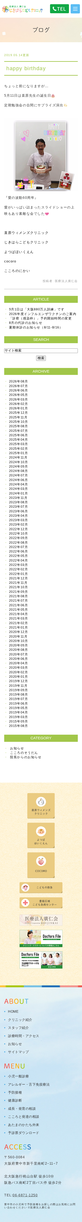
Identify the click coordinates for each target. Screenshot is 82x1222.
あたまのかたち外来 (23, 1125)
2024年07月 (18, 475)
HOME (13, 1011)
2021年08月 (18, 596)
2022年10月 (18, 533)
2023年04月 (18, 515)
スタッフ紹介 (18, 1028)
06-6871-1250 (25, 1195)
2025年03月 (18, 444)
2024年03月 (18, 488)
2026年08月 (18, 381)
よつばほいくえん (19, 252)
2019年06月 (18, 703)
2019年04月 (18, 712)
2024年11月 (18, 457)
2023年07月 (18, 506)
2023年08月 (18, 502)
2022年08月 (18, 542)
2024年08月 (18, 471)
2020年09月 (18, 645)
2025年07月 (18, 430)
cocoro (10, 261)
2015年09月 (18, 721)
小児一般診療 (18, 1076)
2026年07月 (18, 386)
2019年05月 (18, 708)
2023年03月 (18, 520)
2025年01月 (18, 453)
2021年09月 (18, 591)
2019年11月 (18, 685)
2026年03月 (18, 399)
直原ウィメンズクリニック (26, 233)
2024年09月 (18, 466)
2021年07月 (18, 600)
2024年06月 (18, 480)
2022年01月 (18, 574)
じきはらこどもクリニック (26, 242)
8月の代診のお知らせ (25, 322)
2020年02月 (18, 672)
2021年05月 (18, 609)
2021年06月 (18, 605)
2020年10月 (18, 641)
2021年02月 (18, 623)
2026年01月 (18, 408)
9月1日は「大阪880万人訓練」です (37, 309)
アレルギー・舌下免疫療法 (29, 1084)
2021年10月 (18, 587)
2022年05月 (18, 556)
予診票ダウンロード (23, 1133)
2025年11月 (18, 417)
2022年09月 (18, 538)
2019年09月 (18, 690)
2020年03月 (18, 667)
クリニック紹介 (20, 1020)
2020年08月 (18, 649)
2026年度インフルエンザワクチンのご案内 (43, 314)
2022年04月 (18, 560)
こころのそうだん (24, 752)
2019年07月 (18, 699)
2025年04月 (18, 439)
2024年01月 (18, 493)
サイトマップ (18, 1052)
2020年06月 (18, 658)
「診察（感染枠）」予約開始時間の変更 (40, 318)
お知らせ (17, 748)
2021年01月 (18, 627)
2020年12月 (18, 632)
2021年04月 (18, 614)
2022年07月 (18, 547)
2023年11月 (18, 498)
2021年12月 (18, 578)
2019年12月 (18, 681)
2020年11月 (18, 636)
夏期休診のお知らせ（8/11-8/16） (36, 327)
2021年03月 (18, 618)
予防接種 (15, 1092)
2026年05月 (18, 395)
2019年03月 (18, 717)
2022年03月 (18, 565)
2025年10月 (18, 421)
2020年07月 (18, 654)
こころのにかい (17, 271)
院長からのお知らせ (25, 757)
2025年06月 (18, 435)
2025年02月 (18, 448)
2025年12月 (18, 412)
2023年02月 (18, 524)
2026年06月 (18, 390)
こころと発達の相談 (23, 1116)
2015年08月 (18, 726)
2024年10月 (18, 462)
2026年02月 (18, 404)
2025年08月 (18, 426)
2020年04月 (18, 663)
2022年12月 (18, 529)
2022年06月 (18, 551)
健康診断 (15, 1100)
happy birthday (26, 68)
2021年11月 (18, 582)
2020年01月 (18, 676)
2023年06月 (18, 511)
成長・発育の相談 (22, 1108)
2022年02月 (18, 569)
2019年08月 (18, 694)
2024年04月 (18, 484)
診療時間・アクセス (23, 1036)
